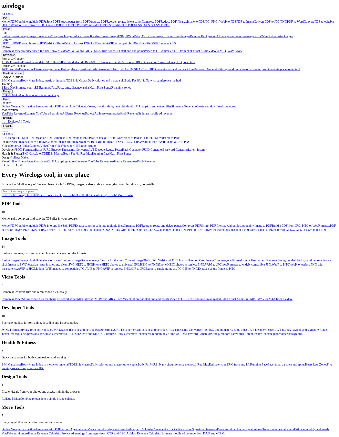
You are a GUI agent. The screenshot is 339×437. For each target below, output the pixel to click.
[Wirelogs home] (13, 10)
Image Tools (27, 195)
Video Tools (45, 195)
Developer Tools (65, 195)
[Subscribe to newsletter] (6, 122)
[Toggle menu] (6, 131)
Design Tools (108, 195)
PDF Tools (10, 195)
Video (6, 47)
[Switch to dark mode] (3, 122)
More (6, 99)
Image (6, 28)
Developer (9, 54)
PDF (5, 17)
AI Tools (7, 14)
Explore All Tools (19, 121)
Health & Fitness (12, 73)
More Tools (125, 195)
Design (7, 91)
